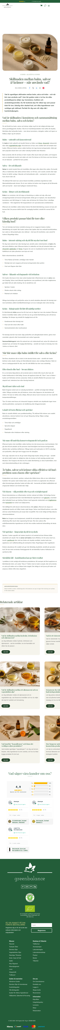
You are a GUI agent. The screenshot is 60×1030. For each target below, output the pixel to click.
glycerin (47, 498)
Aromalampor (37, 947)
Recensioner (37, 993)
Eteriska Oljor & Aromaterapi (18, 984)
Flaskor (35, 955)
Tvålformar (36, 944)
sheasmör (46, 143)
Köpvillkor (36, 999)
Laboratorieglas (38, 949)
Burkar (35, 958)
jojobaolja (13, 249)
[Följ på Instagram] (27, 886)
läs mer (5, 652)
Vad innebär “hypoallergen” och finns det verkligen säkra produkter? (17, 745)
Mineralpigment (14, 966)
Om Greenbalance (38, 981)
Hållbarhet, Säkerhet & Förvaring (19, 996)
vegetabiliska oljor (15, 146)
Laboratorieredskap (39, 952)
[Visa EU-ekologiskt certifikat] (30, 909)
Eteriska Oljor (13, 949)
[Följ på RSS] (35, 886)
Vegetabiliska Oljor (15, 952)
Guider (22, 74)
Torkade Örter (13, 947)
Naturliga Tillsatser (15, 955)
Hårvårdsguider (14, 990)
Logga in (35, 987)
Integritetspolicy (38, 1002)
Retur (34, 1008)
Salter (11, 961)
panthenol (10, 540)
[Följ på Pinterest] (31, 886)
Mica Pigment (13, 964)
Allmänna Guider (33, 74)
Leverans (36, 1005)
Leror (10, 969)
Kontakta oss (37, 984)
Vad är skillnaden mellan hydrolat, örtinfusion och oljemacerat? (19, 637)
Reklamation (37, 1011)
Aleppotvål (12, 972)
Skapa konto (37, 990)
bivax (40, 143)
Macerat (11, 944)
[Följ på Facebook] (23, 886)
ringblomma (52, 500)
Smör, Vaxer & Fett (15, 958)
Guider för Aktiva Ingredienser (18, 993)
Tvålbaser (12, 975)
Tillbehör (35, 961)
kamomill (9, 503)
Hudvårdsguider (14, 987)
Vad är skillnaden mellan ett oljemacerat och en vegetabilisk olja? (19, 691)
